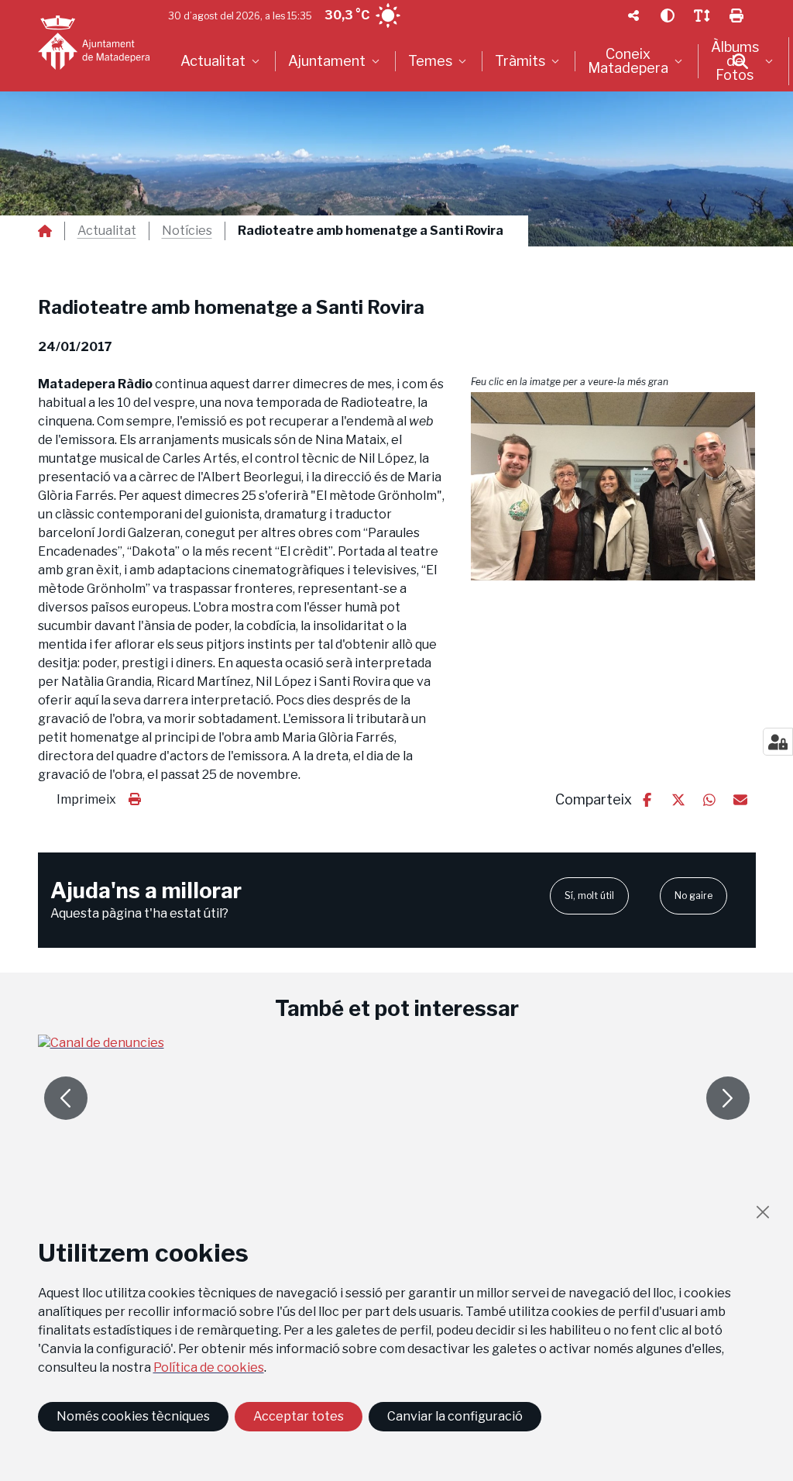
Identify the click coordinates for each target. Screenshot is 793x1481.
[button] (613, 486)
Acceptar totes (298, 1416)
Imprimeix (86, 799)
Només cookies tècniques (133, 1416)
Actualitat (106, 231)
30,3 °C (346, 15)
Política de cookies (208, 1367)
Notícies (187, 231)
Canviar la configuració (455, 1416)
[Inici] (93, 42)
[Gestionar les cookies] (778, 742)
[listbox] (222, 61)
